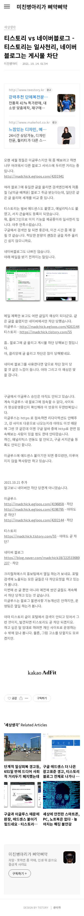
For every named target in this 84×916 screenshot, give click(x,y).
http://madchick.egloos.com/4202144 (49, 326)
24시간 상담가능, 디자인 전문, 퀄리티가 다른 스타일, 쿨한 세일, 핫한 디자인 (28, 138)
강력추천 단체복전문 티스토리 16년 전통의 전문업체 (27, 96)
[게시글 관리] (26, 698)
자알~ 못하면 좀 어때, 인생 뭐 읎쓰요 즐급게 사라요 (33, 862)
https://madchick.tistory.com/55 (45, 331)
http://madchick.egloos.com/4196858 (34, 503)
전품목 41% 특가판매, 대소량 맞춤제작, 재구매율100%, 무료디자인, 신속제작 (28, 105)
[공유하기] (21, 698)
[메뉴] (6, 6)
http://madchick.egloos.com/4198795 (34, 509)
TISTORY (43, 907)
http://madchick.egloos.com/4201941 (34, 176)
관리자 (57, 907)
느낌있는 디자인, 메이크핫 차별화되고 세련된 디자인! (27, 129)
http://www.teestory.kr (26, 90)
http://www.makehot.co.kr (29, 122)
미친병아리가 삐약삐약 (42, 6)
